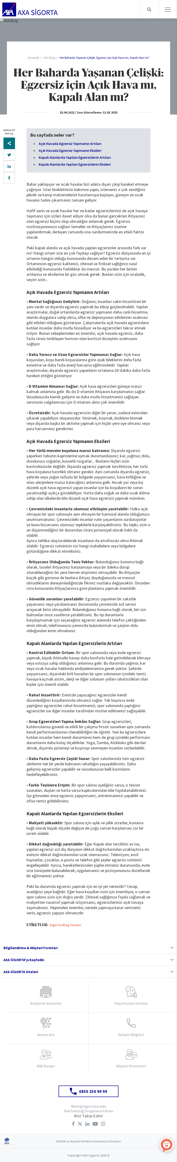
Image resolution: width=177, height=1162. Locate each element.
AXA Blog (49, 58)
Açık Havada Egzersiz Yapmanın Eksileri (70, 150)
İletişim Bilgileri (131, 1034)
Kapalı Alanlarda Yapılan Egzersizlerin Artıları (75, 157)
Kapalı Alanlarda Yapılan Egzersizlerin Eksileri (75, 164)
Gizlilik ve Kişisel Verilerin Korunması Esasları (88, 1141)
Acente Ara (45, 1034)
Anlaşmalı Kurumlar (46, 1003)
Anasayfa (33, 58)
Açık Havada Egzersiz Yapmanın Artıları (70, 143)
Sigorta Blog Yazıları (65, 925)
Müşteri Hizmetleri (131, 1066)
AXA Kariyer (46, 1066)
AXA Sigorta (30, 9)
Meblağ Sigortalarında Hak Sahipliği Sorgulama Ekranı (88, 1108)
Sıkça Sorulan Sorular (131, 1003)
